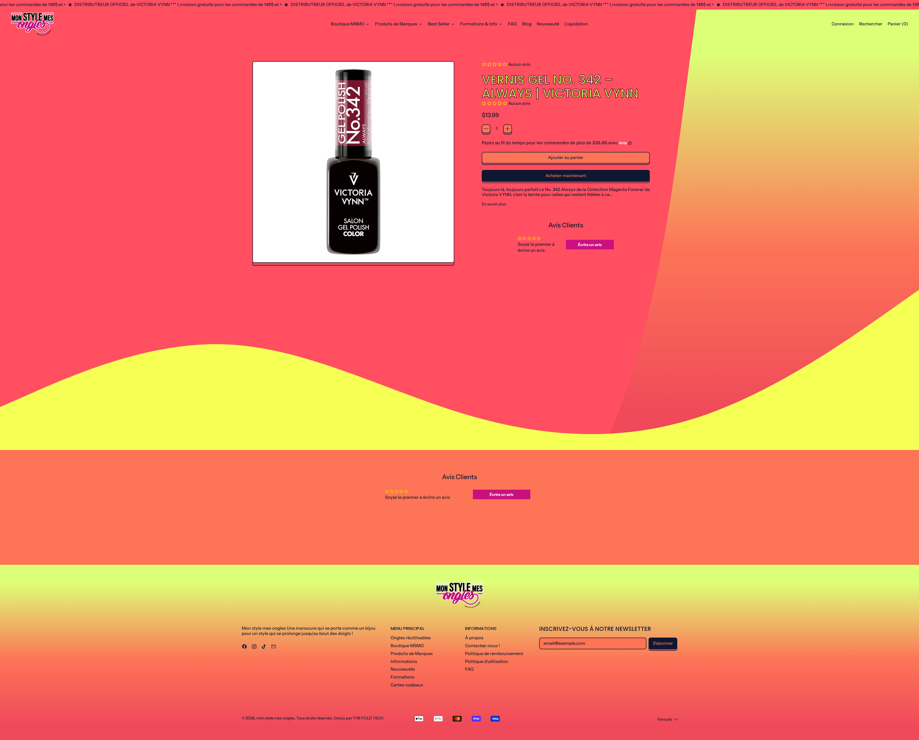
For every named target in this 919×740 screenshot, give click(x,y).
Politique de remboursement (494, 653)
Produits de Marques (412, 653)
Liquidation (576, 24)
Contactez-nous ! (482, 645)
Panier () (897, 25)
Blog (527, 24)
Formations (402, 677)
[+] (507, 128)
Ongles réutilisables (411, 637)
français (664, 719)
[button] (870, 24)
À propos (474, 637)
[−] (486, 128)
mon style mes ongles (275, 718)
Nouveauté (548, 24)
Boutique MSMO (407, 645)
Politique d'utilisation (486, 661)
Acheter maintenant (565, 175)
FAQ (512, 24)
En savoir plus (494, 204)
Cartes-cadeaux (407, 685)
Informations (404, 661)
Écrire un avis (590, 244)
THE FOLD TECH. (368, 718)
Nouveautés (403, 669)
